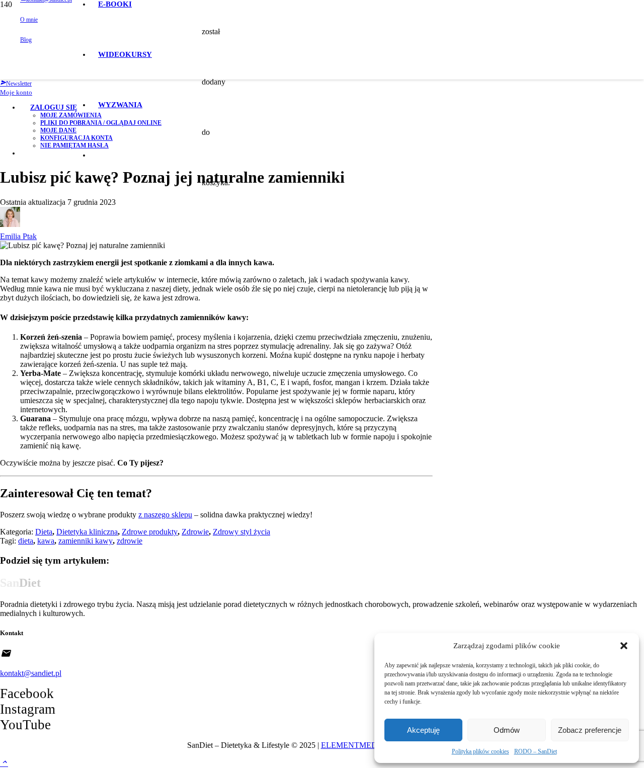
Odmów (507, 730)
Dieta (43, 531)
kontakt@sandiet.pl (30, 673)
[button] (624, 646)
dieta (25, 540)
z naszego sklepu (165, 514)
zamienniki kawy (85, 540)
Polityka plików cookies (480, 751)
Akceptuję (423, 730)
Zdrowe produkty (150, 531)
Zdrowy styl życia (241, 531)
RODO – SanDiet (535, 751)
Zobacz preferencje (589, 730)
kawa (45, 540)
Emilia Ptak (18, 236)
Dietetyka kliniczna (87, 531)
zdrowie (129, 540)
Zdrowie (195, 531)
